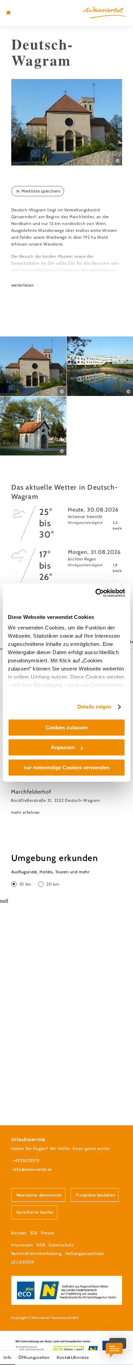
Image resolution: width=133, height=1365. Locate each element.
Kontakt (19, 1232)
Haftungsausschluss (84, 1253)
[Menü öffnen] (8, 12)
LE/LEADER (22, 1261)
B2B (34, 1232)
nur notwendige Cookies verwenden (66, 767)
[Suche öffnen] (29, 12)
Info (7, 1357)
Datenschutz (61, 1244)
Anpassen (63, 747)
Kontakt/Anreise (73, 1357)
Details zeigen (94, 707)
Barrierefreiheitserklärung (36, 1253)
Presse (47, 1232)
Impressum (22, 1244)
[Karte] (18, 12)
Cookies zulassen (67, 727)
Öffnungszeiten (33, 1357)
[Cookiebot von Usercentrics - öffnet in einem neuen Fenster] (95, 592)
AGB (40, 1244)
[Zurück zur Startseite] (104, 12)
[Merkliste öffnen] (24, 12)
